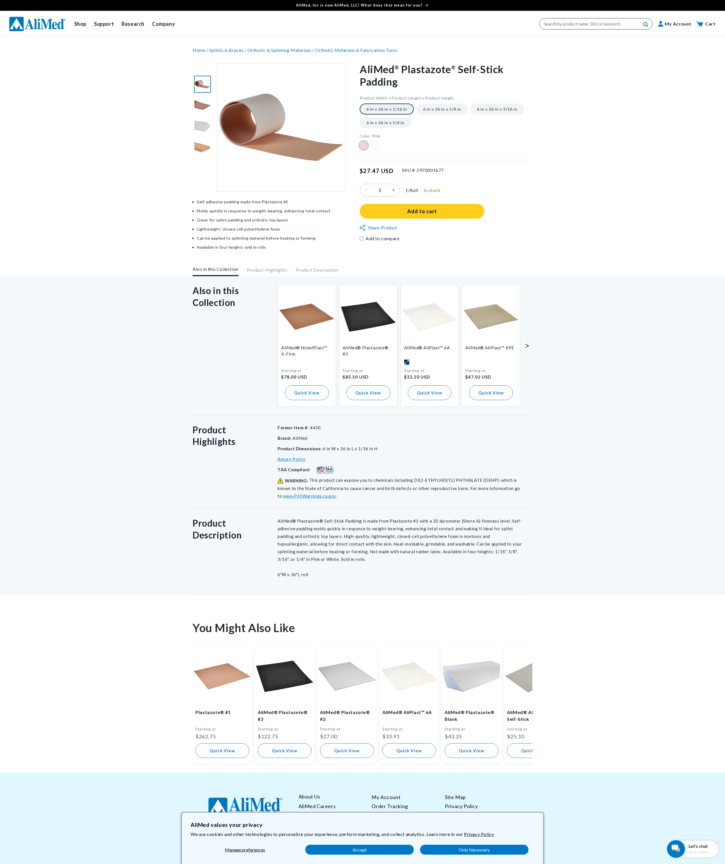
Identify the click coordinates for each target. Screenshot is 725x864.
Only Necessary (474, 849)
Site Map (455, 797)
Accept (360, 849)
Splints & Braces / (228, 50)
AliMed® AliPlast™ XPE (489, 347)
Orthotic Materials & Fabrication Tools (356, 50)
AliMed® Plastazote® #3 (365, 350)
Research (132, 24)
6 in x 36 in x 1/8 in (442, 108)
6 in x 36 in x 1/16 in (386, 108)
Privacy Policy (479, 834)
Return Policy (292, 459)
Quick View (306, 392)
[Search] (646, 24)
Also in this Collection (215, 269)
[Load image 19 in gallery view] (202, 147)
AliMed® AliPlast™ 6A (427, 347)
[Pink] (364, 145)
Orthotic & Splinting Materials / (281, 50)
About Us (309, 797)
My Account (386, 797)
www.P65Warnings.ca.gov (309, 495)
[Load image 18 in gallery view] (202, 126)
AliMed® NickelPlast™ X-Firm (304, 350)
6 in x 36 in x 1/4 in (385, 122)
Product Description (317, 270)
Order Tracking (390, 806)
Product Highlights (267, 270)
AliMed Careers (317, 806)
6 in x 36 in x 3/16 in (497, 108)
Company (163, 24)
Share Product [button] (382, 227)
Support (104, 24)
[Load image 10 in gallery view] (202, 84)
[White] (375, 145)
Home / (201, 50)
